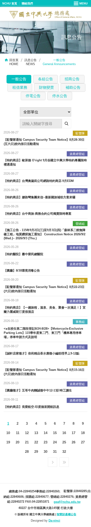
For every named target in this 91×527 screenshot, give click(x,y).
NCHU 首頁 (9, 3)
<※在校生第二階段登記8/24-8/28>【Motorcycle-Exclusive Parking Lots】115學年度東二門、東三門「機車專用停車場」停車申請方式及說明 (43, 333)
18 (83, 433)
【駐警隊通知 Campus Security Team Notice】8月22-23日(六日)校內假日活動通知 (44, 289)
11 (17, 433)
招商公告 (72, 79)
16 (64, 433)
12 (27, 433)
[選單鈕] (81, 3)
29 (36, 451)
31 (55, 451)
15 (55, 433)
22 (36, 442)
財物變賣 (46, 87)
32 (64, 451)
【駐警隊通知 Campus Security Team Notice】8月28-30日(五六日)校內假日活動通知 (44, 142)
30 (45, 451)
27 (83, 442)
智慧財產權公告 (66, 514)
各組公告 (45, 79)
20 (17, 442)
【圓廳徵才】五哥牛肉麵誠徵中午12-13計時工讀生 (38, 390)
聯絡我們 (27, 3)
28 (27, 451)
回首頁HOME (13, 62)
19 (8, 442)
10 (8, 433)
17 (73, 433)
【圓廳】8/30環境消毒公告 (22, 270)
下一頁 (52, 460)
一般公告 (18, 79)
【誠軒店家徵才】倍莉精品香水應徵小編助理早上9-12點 (41, 353)
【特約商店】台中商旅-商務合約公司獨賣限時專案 (37, 213)
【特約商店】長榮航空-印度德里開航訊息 (31, 407)
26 (73, 442)
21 (27, 442)
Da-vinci (54, 520)
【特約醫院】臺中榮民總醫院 (23, 254)
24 (55, 442)
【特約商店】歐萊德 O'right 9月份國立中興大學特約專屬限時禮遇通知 (45, 162)
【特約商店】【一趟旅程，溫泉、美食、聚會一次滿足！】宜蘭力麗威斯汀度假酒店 (45, 309)
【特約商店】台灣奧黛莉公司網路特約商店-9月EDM (39, 181)
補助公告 (73, 87)
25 (64, 442)
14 (45, 433)
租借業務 (19, 87)
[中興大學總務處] (45, 14)
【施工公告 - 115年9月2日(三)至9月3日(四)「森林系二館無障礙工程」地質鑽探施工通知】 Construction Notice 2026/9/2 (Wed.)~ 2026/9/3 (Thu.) (44, 234)
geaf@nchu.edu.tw (67, 502)
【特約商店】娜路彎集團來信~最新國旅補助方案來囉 (39, 197)
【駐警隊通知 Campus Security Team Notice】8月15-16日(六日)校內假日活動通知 (44, 372)
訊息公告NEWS (30, 62)
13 (36, 433)
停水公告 (59, 96)
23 (45, 442)
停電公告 (33, 96)
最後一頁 (64, 460)
